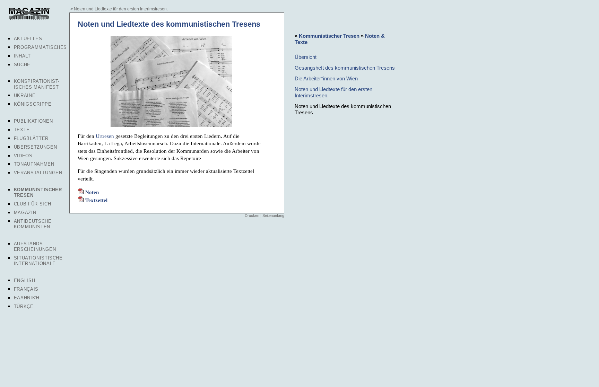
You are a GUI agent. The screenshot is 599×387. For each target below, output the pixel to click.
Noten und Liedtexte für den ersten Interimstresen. (121, 9)
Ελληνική (27, 297)
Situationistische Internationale (38, 260)
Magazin (25, 212)
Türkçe (24, 306)
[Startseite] (28, 18)
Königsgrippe (33, 104)
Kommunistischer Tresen (329, 36)
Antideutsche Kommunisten (33, 224)
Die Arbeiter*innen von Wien (326, 78)
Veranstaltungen (38, 172)
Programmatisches (40, 47)
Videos (23, 155)
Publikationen (33, 121)
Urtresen (105, 136)
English (24, 280)
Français (26, 289)
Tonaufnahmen (34, 164)
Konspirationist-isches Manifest (37, 84)
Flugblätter (31, 138)
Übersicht (305, 57)
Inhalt (22, 56)
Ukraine (25, 95)
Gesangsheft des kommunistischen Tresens (345, 68)
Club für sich (32, 203)
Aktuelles (28, 38)
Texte (22, 129)
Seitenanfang (273, 215)
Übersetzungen (35, 147)
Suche (22, 64)
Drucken (252, 215)
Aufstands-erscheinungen (35, 246)
